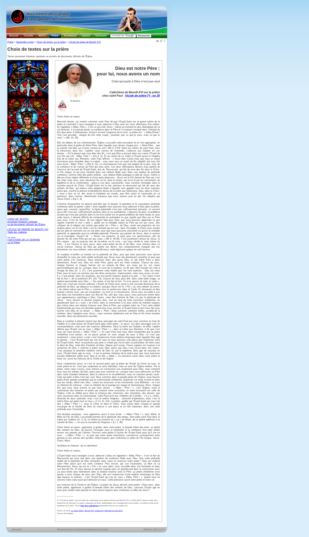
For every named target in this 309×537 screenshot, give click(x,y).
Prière (55, 35)
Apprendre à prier (25, 42)
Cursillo (28, 35)
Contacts (101, 35)
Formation (70, 35)
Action (86, 35)
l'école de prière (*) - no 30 (142, 95)
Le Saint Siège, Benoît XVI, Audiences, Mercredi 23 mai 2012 (96, 511)
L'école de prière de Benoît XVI (85, 42)
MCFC (42, 35)
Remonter (17, 529)
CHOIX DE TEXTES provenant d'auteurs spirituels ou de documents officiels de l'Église (26, 222)
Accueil (13, 35)
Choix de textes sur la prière (51, 42)
